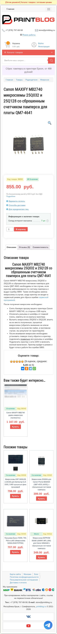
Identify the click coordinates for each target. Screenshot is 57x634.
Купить (15, 427)
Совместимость (40, 247)
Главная (10, 9)
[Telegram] (30, 368)
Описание (11, 247)
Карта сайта (15, 574)
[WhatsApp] (34, 368)
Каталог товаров (15, 52)
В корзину (21, 229)
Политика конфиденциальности (24, 577)
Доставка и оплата (18, 582)
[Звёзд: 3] (16, 361)
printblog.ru (41, 606)
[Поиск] (51, 60)
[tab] (28, 201)
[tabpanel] (28, 143)
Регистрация (44, 46)
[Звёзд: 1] (11, 361)
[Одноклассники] (26, 368)
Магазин (27, 574)
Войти (41, 43)
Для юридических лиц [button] (18, 209)
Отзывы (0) (24, 247)
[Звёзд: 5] (22, 361)
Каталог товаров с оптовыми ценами (28, 2)
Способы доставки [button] (17, 205)
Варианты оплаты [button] (17, 201)
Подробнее (10, 196)
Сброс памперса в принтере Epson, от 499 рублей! (28, 70)
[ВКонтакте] (22, 368)
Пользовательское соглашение (24, 580)
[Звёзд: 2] (14, 361)
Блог (36, 574)
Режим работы (29, 35)
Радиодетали (31, 80)
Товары (19, 80)
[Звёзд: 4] (19, 361)
